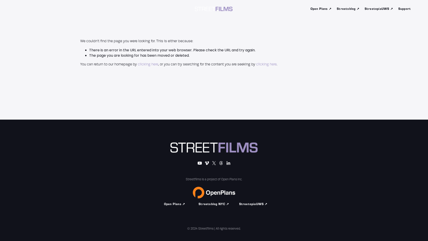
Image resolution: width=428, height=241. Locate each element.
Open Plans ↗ (321, 8)
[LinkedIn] (64, 9)
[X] (45, 9)
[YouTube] (26, 9)
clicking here (148, 64)
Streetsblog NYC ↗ (214, 204)
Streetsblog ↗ (348, 8)
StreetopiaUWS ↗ (379, 8)
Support (404, 8)
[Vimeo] (36, 9)
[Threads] (55, 9)
